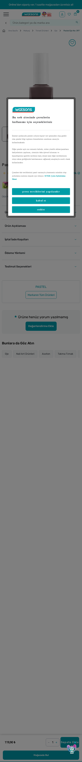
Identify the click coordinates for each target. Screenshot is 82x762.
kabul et (41, 200)
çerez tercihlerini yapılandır (41, 191)
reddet (41, 209)
